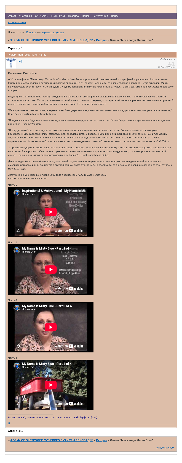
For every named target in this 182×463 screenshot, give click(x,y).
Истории (101, 40)
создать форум (165, 447)
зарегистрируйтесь (53, 32)
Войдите (31, 32)
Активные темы (17, 22)
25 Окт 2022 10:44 (166, 67)
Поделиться (167, 59)
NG (20, 61)
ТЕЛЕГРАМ (58, 15)
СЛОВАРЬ (41, 15)
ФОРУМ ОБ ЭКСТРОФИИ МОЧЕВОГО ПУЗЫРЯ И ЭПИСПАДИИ (51, 40)
